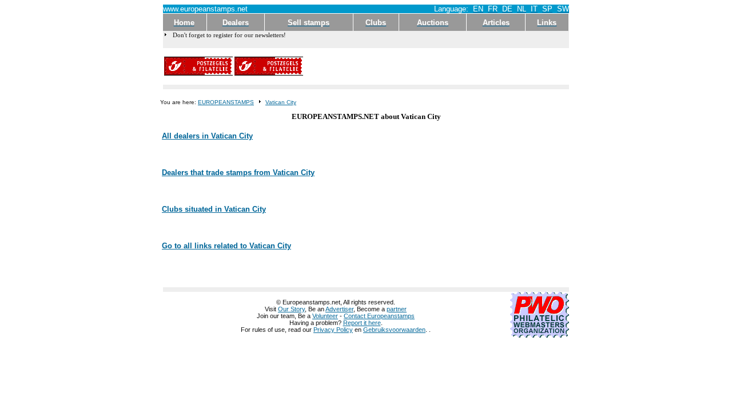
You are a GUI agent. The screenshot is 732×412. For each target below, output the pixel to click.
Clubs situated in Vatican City (214, 209)
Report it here (362, 322)
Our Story (291, 309)
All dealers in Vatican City (207, 136)
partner (397, 309)
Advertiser (339, 309)
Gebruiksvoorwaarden (394, 329)
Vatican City (280, 102)
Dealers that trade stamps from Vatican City (238, 172)
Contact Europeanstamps (379, 315)
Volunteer (325, 315)
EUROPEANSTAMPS (226, 102)
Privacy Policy (333, 329)
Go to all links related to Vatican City (226, 245)
